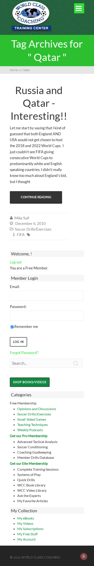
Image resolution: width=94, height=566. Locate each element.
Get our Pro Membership (28, 436)
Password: (18, 306)
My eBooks (25, 518)
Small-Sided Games (31, 419)
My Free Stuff (27, 534)
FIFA (21, 234)
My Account (26, 539)
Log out (16, 262)
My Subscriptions (30, 529)
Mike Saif (21, 218)
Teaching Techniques (32, 424)
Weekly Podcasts (30, 430)
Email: (15, 286)
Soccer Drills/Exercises (34, 414)
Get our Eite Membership (29, 463)
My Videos (25, 523)
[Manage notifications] (83, 556)
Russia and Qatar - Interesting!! (38, 103)
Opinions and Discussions (36, 409)
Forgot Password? (24, 352)
